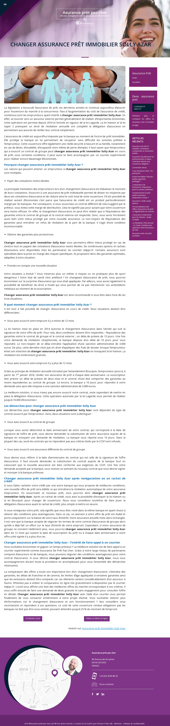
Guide (134, 78)
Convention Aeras (139, 167)
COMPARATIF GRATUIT (139, 107)
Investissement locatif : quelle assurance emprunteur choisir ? (141, 195)
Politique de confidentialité (133, 723)
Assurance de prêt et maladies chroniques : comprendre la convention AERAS (142, 149)
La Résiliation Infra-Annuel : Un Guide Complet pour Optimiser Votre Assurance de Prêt (143, 226)
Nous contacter (106, 684)
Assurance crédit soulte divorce (141, 202)
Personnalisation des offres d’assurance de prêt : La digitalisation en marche (143, 209)
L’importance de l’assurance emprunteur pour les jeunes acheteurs (142, 187)
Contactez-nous (32, 618)
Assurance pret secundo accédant (142, 234)
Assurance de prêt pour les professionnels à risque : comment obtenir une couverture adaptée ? (143, 160)
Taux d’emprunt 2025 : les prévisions (142, 172)
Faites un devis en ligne (97, 618)
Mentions (118, 723)
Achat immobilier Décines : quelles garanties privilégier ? (143, 179)
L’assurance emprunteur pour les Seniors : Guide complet (142, 217)
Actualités (136, 82)
